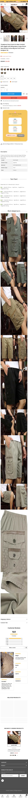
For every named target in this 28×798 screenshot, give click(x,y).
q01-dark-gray (13, 755)
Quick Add (14, 745)
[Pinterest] (2, 780)
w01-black (15, 755)
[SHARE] (26, 94)
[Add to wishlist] (23, 94)
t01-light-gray (10, 755)
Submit (23, 775)
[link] (7, 720)
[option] (14, 19)
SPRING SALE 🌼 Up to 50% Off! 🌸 (12, 1)
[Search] (5, 4)
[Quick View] (19, 735)
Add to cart (11, 94)
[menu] (1, 4)
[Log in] (23, 4)
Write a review (12, 647)
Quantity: (3, 87)
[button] (24, 31)
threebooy (14, 748)
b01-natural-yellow (12, 755)
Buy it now (14, 98)
